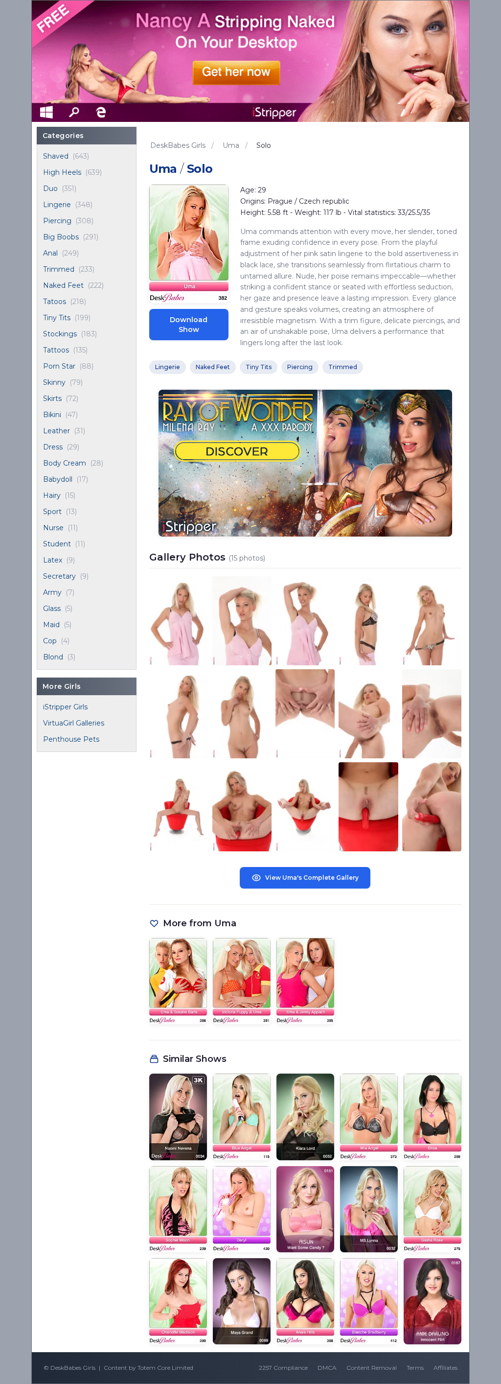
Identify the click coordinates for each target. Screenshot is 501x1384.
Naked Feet (63, 285)
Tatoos (54, 301)
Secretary (59, 576)
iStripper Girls (65, 707)
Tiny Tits (56, 317)
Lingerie (57, 204)
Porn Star (59, 366)
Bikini (52, 414)
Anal (50, 253)
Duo (50, 188)
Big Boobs (61, 237)
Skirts (52, 398)
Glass (52, 608)
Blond (53, 657)
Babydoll (57, 479)
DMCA (327, 1367)
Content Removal (371, 1367)
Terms (415, 1367)
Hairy (52, 495)
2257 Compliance (283, 1367)
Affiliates (445, 1367)
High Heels (62, 172)
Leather (56, 430)
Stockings (60, 333)
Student (57, 544)
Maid (51, 624)
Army (52, 592)
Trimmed (58, 269)
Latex (52, 560)
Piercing (57, 220)
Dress (53, 447)
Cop (50, 640)
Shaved (55, 156)
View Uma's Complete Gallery (312, 877)
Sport (52, 511)
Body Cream (64, 463)
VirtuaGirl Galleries (73, 723)
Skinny (54, 382)
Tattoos (56, 350)
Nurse (53, 527)
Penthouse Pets (71, 739)
